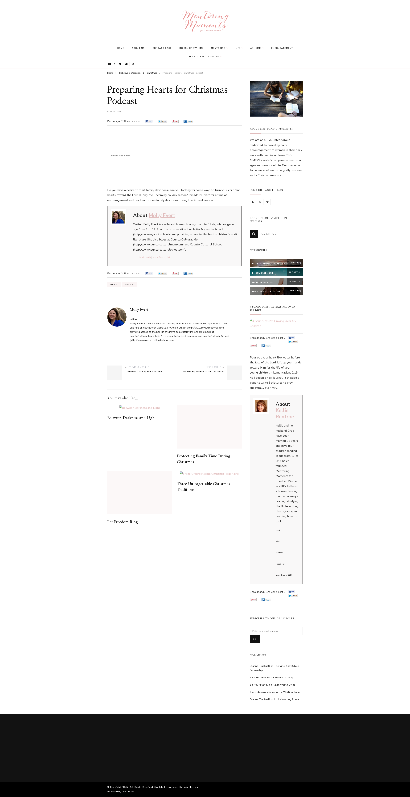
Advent (114, 284)
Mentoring (218, 48)
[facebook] (253, 202)
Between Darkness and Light (131, 418)
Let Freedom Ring (122, 522)
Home (120, 48)
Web (148, 257)
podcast (129, 284)
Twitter (279, 552)
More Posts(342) (284, 575)
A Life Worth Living (282, 677)
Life (237, 48)
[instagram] (260, 202)
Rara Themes (190, 787)
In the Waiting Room (288, 692)
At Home (255, 48)
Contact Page (162, 48)
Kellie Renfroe (285, 413)
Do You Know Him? (191, 48)
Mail (141, 257)
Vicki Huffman (258, 677)
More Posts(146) (161, 257)
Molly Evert (116, 111)
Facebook (280, 563)
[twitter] (267, 202)
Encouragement (282, 48)
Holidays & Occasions (204, 56)
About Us (138, 48)
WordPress (128, 791)
